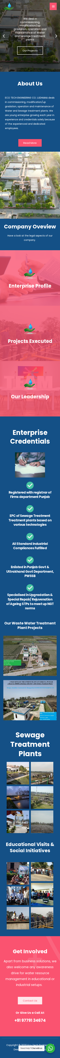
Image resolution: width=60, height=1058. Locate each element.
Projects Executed (30, 341)
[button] (4, 36)
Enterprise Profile (30, 286)
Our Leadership (30, 396)
